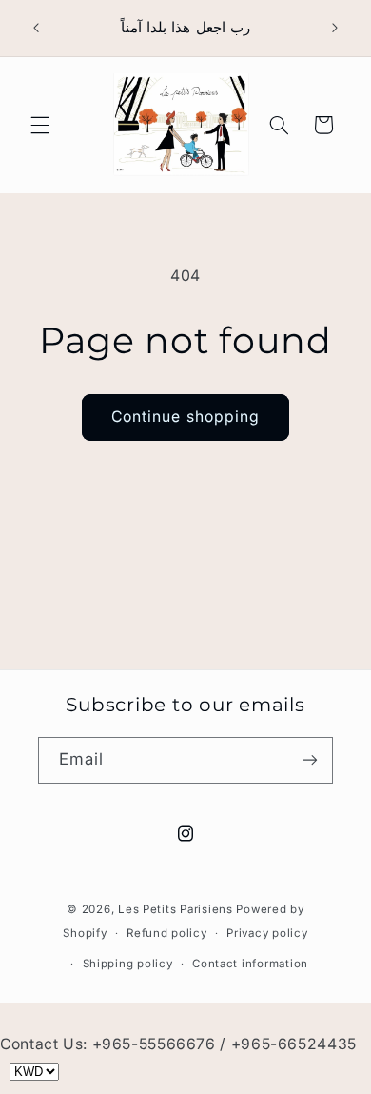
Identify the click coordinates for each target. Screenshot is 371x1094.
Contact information (250, 963)
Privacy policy (266, 933)
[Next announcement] (335, 28)
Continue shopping (185, 417)
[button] (40, 125)
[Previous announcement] (36, 28)
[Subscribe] (310, 760)
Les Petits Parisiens (175, 909)
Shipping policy (128, 963)
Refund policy (167, 933)
